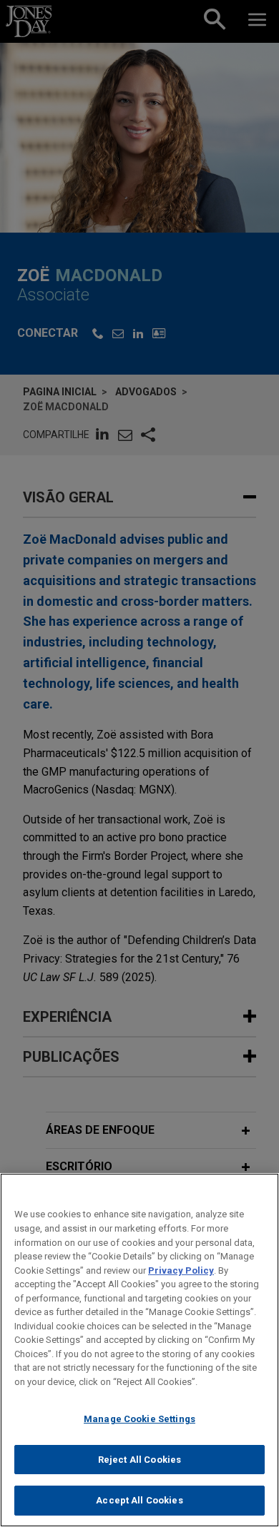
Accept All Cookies (139, 1500)
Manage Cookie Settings (139, 1419)
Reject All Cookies (139, 1459)
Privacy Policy (181, 1270)
